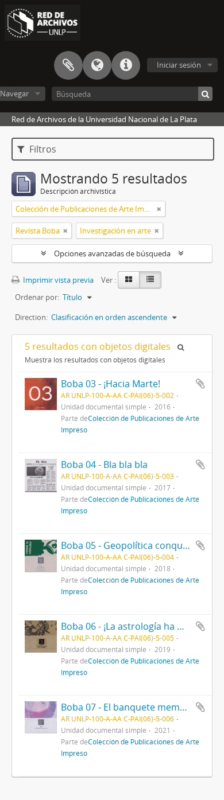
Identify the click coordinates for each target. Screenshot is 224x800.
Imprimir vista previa (57, 280)
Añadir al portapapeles (200, 383)
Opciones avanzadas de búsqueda (112, 253)
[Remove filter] (159, 208)
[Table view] (150, 279)
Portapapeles (68, 65)
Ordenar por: (37, 297)
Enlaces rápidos (125, 65)
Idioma (97, 65)
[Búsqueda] (205, 94)
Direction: (31, 317)
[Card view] (129, 279)
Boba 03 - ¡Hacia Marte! (110, 383)
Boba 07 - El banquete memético (131, 707)
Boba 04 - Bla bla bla (104, 464)
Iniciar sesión (179, 65)
